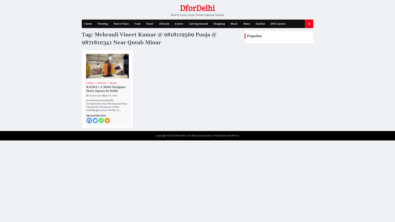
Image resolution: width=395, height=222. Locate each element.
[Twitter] (95, 120)
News (246, 24)
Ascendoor (206, 135)
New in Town (121, 24)
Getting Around (198, 24)
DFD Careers (278, 24)
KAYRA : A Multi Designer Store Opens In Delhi (106, 89)
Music (234, 24)
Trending (102, 24)
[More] (107, 120)
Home (88, 24)
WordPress (233, 135)
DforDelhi (197, 8)
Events (179, 24)
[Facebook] (89, 120)
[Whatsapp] (101, 120)
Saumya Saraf (95, 96)
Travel (149, 24)
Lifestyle (164, 24)
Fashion (260, 24)
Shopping (219, 24)
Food (137, 24)
